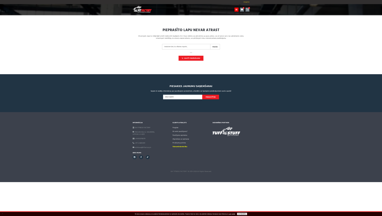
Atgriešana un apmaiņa (181, 139)
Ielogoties (246, 2)
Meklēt (215, 47)
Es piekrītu (242, 214)
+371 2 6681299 (139, 143)
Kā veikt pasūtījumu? (180, 131)
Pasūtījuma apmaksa (180, 135)
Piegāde (175, 127)
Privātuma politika (179, 143)
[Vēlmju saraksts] (242, 10)
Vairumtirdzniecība (180, 146)
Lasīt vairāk (232, 214)
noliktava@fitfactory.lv (143, 147)
